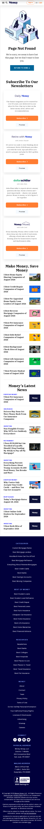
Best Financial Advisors (22, 631)
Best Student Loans (22, 594)
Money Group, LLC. (21, 793)
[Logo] (13, 2)
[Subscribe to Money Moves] (22, 238)
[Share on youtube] (28, 740)
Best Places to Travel (22, 665)
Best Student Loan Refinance (22, 598)
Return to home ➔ (22, 68)
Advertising (22, 719)
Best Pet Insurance (22, 673)
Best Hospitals (22, 657)
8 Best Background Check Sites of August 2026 (14, 349)
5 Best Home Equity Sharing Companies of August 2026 (14, 277)
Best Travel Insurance (22, 669)
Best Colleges (22, 652)
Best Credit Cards (22, 569)
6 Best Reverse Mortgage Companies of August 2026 (15, 313)
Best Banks (22, 573)
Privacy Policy (22, 698)
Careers (22, 727)
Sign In (30, 2)
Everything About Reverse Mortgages (22, 564)
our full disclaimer (30, 813)
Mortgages (9, 497)
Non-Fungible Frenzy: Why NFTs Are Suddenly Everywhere (15, 431)
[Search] (6, 2)
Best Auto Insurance (22, 610)
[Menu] (3, 2)
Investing (8, 426)
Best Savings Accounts (22, 577)
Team (22, 694)
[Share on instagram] (24, 740)
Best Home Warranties (22, 627)
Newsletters (22, 644)
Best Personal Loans (22, 606)
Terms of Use (22, 703)
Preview (22, 125)
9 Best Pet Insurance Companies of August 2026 (14, 325)
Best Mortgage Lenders (22, 552)
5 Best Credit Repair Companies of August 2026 (14, 289)
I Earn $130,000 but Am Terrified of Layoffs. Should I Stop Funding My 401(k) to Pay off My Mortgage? (15, 448)
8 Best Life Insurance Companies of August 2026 (14, 361)
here (29, 822)
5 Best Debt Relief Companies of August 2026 (14, 337)
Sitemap (22, 723)
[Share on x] (19, 740)
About (22, 686)
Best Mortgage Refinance (22, 560)
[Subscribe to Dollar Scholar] (22, 195)
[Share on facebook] (15, 740)
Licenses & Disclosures (22, 715)
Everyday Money (10, 394)
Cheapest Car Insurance (22, 615)
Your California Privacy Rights (22, 711)
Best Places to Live (22, 661)
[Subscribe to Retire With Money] (22, 151)
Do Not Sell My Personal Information (22, 707)
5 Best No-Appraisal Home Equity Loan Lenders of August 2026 (15, 301)
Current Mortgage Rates (22, 548)
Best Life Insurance (22, 623)
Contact (22, 690)
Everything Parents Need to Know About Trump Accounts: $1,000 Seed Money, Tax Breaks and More (15, 468)
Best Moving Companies (22, 581)
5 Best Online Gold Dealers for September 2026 (14, 514)
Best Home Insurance (22, 619)
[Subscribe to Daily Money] (22, 109)
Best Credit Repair (22, 602)
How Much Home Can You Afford (22, 556)
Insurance (8, 409)
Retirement (9, 441)
